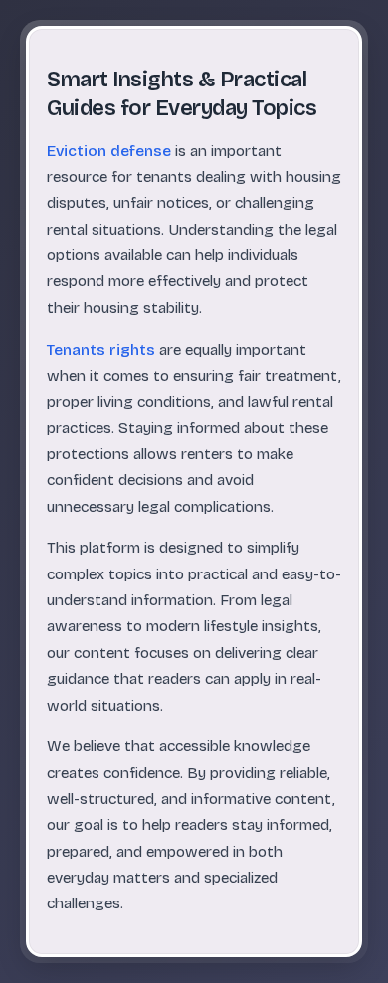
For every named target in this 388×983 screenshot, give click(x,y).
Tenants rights (101, 350)
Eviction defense (109, 151)
